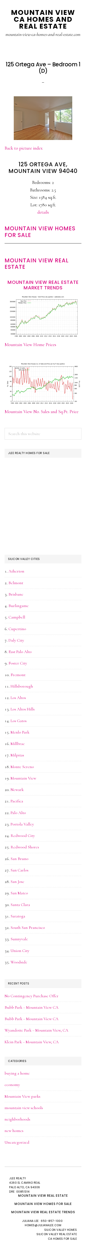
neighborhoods (17, 1119)
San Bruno (19, 858)
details (43, 212)
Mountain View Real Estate (37, 264)
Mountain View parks (22, 1096)
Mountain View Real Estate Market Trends (43, 285)
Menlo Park (20, 732)
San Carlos (19, 870)
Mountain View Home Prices (30, 344)
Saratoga (18, 916)
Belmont (15, 582)
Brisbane (15, 594)
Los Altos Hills (23, 709)
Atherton (16, 571)
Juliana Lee (30, 1221)
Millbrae (18, 743)
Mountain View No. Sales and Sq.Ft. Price (41, 411)
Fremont (18, 674)
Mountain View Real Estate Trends (43, 1212)
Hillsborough (22, 686)
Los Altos (18, 697)
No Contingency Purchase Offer (31, 995)
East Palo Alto (20, 651)
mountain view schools (24, 1107)
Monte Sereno (22, 766)
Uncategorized (17, 1142)
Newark (17, 789)
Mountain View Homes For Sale (40, 232)
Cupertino (17, 628)
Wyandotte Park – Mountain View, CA (36, 1030)
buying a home (17, 1073)
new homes (14, 1130)
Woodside (19, 962)
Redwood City (23, 835)
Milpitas (17, 755)
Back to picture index (24, 148)
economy (12, 1084)
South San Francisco (28, 927)
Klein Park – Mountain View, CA (32, 1041)
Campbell (16, 617)
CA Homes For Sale (62, 1239)
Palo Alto (18, 812)
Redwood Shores (25, 846)
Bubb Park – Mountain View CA (31, 1007)
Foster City (17, 663)
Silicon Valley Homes (60, 1230)
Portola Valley (22, 824)
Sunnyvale (19, 938)
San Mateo (19, 892)
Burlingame (18, 605)
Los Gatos (19, 720)
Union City (20, 950)
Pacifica (17, 801)
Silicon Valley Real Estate (56, 1234)
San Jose (17, 881)
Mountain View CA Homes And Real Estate (43, 19)
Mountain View (23, 778)
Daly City (16, 640)
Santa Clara (20, 904)
